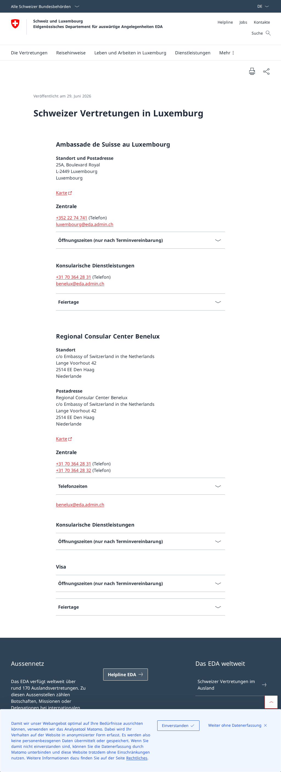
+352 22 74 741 (71, 218)
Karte (61, 193)
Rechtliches (136, 757)
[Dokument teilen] (266, 71)
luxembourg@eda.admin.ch (84, 224)
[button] (29, 52)
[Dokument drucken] (252, 71)
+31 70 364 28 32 (73, 470)
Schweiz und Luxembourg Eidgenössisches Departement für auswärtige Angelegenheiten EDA (98, 23)
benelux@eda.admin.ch (80, 284)
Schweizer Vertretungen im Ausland (226, 684)
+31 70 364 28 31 (73, 277)
